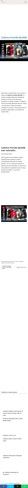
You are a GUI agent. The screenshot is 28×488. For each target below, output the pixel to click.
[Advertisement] (14, 21)
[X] (17, 486)
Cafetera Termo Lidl (21, 267)
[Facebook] (3, 486)
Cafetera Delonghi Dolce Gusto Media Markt (6, 267)
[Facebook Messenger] (10, 486)
